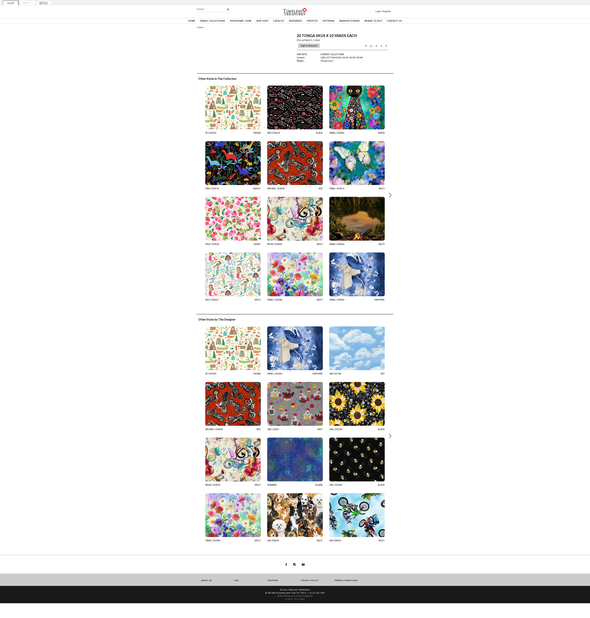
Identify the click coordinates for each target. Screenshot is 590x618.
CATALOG (278, 21)
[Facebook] (286, 564)
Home (200, 27)
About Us (206, 580)
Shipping (273, 580)
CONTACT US (394, 21)
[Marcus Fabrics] (44, 2)
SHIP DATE (262, 21)
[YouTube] (303, 564)
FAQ (236, 580)
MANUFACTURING (349, 21)
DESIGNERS (295, 21)
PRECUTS (312, 21)
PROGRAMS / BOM (240, 21)
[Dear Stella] (27, 2)
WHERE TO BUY (373, 21)
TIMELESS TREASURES (299, 590)
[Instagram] (294, 564)
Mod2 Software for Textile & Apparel (295, 596)
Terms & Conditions (346, 580)
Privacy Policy (310, 580)
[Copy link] (366, 46)
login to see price (309, 45)
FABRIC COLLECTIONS (212, 21)
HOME (191, 21)
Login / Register (383, 11)
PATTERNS (328, 21)
